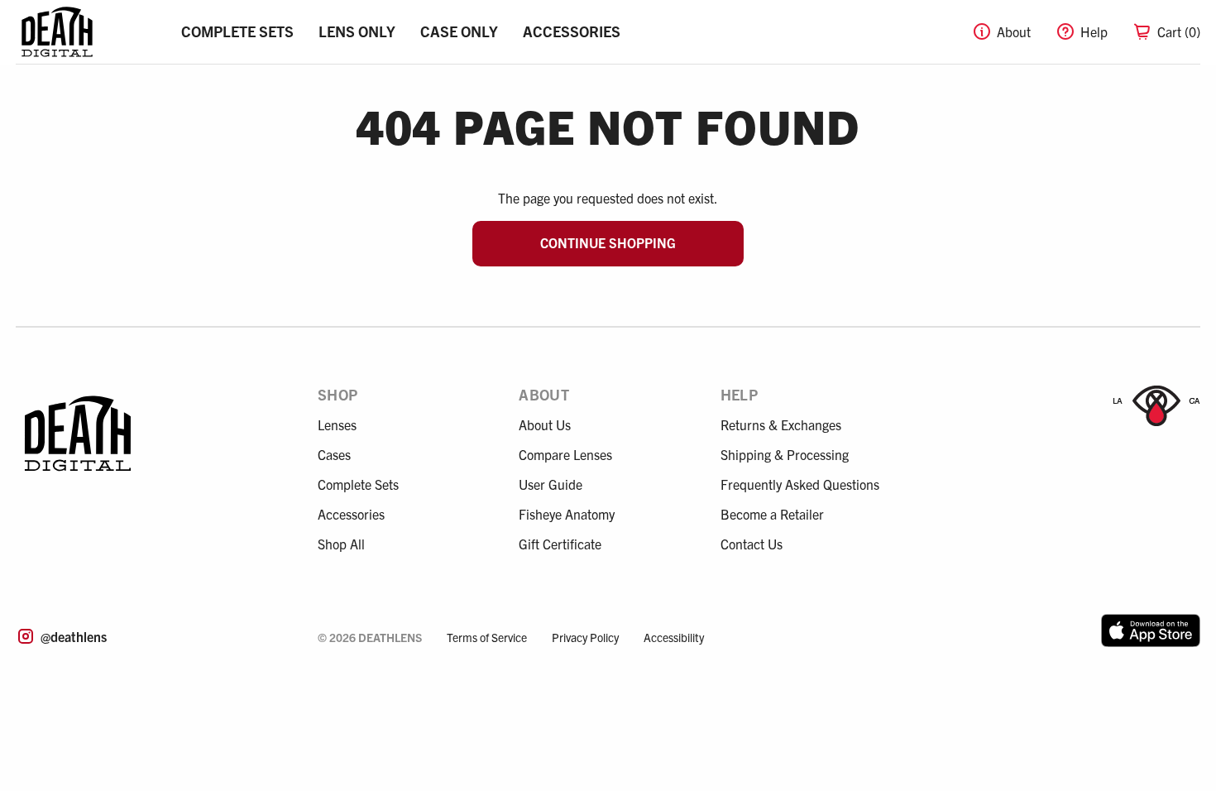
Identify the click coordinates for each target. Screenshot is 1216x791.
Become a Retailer (772, 514)
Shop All (341, 543)
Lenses (337, 424)
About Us (545, 424)
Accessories (571, 31)
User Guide (550, 484)
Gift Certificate (560, 543)
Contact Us (752, 543)
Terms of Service (487, 637)
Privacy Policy (585, 637)
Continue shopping (608, 242)
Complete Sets (237, 31)
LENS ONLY (356, 31)
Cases (334, 454)
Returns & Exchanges (781, 424)
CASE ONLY (459, 31)
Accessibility (674, 637)
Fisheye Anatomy (567, 514)
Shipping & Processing (785, 454)
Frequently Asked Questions (800, 484)
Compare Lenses (565, 454)
